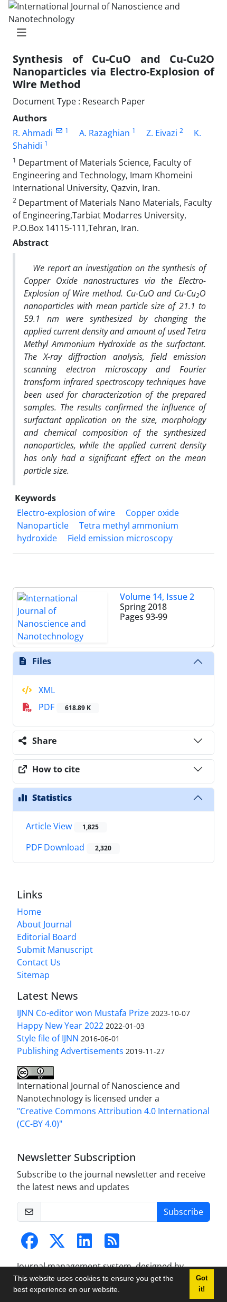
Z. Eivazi (161, 133)
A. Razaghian (104, 133)
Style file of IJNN (48, 1038)
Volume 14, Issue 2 (157, 596)
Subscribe (183, 1212)
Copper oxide (152, 513)
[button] (123, 1291)
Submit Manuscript (55, 949)
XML (45, 690)
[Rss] (112, 1244)
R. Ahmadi (33, 133)
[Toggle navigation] (110, 32)
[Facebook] (29, 1244)
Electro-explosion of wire (66, 513)
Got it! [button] (201, 1284)
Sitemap (33, 975)
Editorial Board (47, 937)
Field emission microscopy (120, 538)
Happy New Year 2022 (60, 1025)
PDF (63, 707)
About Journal (44, 924)
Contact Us (39, 962)
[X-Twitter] (57, 1244)
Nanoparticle (43, 525)
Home (29, 911)
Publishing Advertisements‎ (70, 1051)
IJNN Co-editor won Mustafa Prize (83, 1013)
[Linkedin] (84, 1244)
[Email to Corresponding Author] (59, 130)
